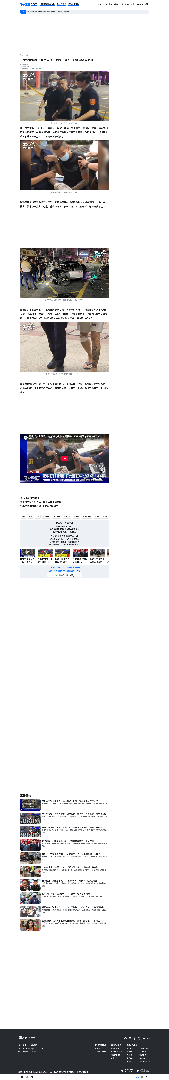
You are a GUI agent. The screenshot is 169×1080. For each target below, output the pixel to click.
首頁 (99, 4)
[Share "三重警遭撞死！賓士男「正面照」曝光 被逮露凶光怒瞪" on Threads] (27, 1077)
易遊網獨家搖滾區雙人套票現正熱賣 (64, 529)
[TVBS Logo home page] (28, 4)
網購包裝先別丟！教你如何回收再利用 (64, 544)
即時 (105, 4)
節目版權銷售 (144, 1048)
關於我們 (98, 1048)
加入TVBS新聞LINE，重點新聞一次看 (64, 570)
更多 (139, 4)
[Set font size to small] (137, 1077)
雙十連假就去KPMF (64, 526)
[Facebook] (125, 1038)
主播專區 (130, 1058)
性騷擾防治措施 (116, 1052)
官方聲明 (142, 1058)
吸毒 (30, 516)
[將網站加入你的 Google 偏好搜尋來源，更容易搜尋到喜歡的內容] (64, 574)
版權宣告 (114, 1058)
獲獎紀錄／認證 (145, 1061)
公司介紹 (130, 1048)
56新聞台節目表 (100, 1052)
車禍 (23, 516)
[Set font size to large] (146, 1077)
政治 (116, 4)
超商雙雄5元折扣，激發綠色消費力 (64, 539)
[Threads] (134, 1038)
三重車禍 (46, 516)
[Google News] (148, 1038)
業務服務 (142, 1055)
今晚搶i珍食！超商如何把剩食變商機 (64, 542)
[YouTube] (144, 1038)
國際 (127, 4)
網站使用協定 (116, 1055)
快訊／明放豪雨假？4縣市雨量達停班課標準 (43, 12)
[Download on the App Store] (127, 1070)
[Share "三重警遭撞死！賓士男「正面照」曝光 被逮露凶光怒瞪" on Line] (22, 1077)
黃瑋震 (76, 516)
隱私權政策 (115, 1048)
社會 (132, 4)
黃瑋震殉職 (87, 516)
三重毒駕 (67, 516)
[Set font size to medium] (142, 1077)
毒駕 (37, 516)
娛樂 (121, 4)
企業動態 (130, 1052)
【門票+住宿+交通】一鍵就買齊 (64, 531)
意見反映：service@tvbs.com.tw (30, 1048)
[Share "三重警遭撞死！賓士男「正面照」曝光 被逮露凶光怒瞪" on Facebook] (31, 1077)
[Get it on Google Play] (143, 1070)
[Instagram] (139, 1038)
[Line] (130, 1038)
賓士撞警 (56, 516)
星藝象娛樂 (131, 1061)
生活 (110, 4)
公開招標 (142, 1052)
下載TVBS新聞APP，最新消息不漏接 (64, 567)
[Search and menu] (146, 4)
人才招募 (130, 1055)
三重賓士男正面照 (101, 516)
